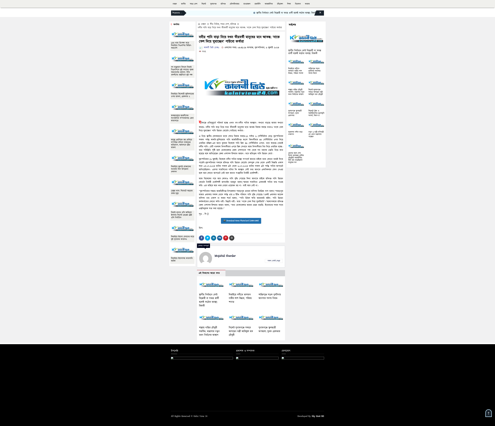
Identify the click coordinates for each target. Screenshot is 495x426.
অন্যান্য (307, 3)
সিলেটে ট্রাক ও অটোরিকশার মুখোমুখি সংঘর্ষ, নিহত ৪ (316, 113)
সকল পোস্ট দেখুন (274, 261)
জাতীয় (183, 3)
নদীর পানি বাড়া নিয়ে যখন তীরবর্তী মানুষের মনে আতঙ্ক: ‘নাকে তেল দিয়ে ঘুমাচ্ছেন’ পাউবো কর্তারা (240, 27)
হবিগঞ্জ (223, 3)
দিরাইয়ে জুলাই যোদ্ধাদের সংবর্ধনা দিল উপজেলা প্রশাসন (181, 169)
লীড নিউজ (214, 24)
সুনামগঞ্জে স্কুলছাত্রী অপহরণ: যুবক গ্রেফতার (269, 329)
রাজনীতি (258, 3)
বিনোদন (298, 3)
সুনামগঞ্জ (213, 3)
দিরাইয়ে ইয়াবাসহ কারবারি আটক (182, 259)
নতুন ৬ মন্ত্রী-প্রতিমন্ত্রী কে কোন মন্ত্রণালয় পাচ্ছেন (316, 134)
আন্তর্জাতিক (269, 3)
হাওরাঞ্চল (247, 3)
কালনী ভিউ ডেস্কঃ (211, 47)
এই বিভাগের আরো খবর (209, 273)
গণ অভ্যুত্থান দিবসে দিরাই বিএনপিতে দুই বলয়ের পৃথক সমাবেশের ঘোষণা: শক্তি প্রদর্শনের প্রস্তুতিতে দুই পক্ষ (182, 71)
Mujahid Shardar (225, 256)
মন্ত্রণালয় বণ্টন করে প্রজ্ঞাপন (295, 133)
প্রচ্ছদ (175, 3)
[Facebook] (201, 238)
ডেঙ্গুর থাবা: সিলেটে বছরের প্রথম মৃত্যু (182, 192)
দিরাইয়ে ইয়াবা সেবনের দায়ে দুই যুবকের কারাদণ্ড (182, 238)
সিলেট (204, 3)
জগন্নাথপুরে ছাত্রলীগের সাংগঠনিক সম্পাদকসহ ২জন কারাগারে (182, 118)
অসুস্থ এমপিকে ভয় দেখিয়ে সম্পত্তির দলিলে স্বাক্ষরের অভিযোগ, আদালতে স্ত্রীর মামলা (181, 143)
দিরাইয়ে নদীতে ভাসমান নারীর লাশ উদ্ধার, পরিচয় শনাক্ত (240, 298)
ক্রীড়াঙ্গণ (280, 3)
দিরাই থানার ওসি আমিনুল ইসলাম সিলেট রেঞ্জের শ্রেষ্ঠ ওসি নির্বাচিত (181, 215)
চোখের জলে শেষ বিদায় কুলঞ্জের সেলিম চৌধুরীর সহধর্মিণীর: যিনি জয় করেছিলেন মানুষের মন (296, 158)
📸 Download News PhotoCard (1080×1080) (241, 220)
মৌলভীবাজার (234, 3)
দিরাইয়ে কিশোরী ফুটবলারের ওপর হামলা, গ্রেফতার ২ (182, 95)
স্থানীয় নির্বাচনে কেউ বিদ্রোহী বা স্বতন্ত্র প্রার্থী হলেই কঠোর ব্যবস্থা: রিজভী (274, 13)
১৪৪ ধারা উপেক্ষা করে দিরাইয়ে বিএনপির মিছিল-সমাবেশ (181, 45)
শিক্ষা (289, 3)
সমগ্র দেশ (193, 3)
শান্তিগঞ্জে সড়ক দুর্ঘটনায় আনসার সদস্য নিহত (270, 296)
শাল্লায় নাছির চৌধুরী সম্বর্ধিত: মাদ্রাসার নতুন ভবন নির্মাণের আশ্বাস (209, 331)
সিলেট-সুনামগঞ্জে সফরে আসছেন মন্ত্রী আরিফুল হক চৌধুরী (241, 331)
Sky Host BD (318, 416)
